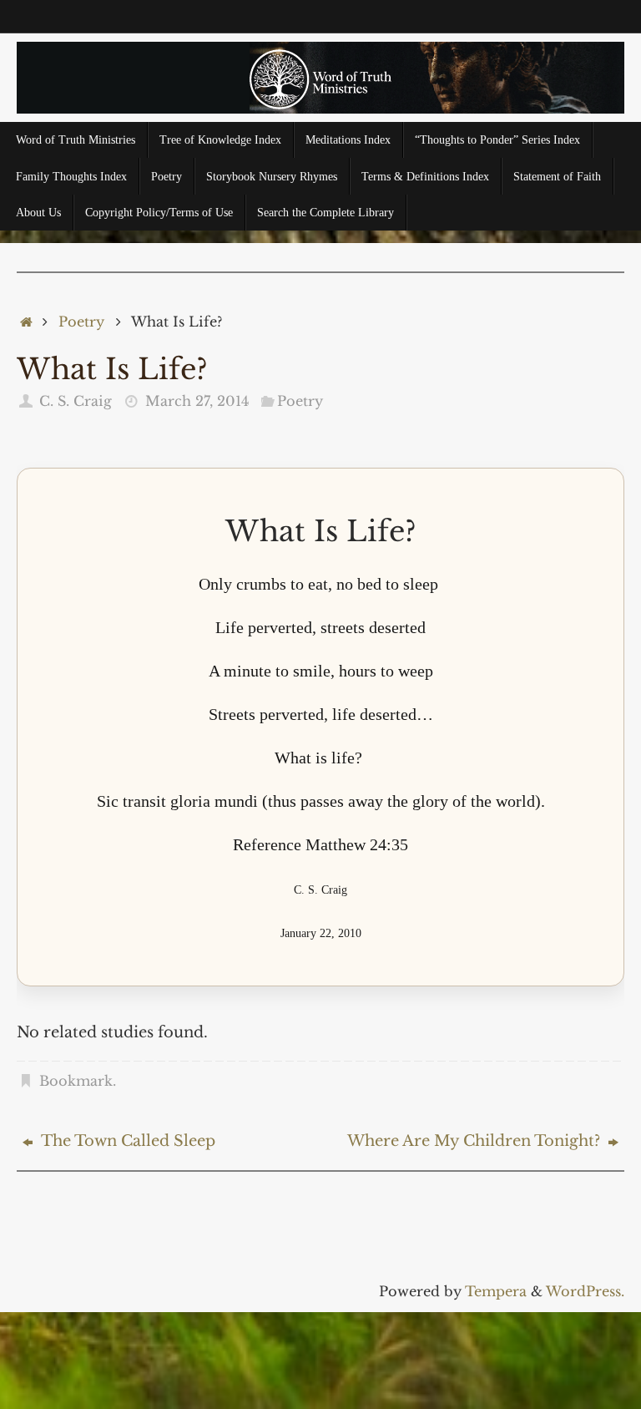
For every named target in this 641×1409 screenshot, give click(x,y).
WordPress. (585, 1291)
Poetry (81, 321)
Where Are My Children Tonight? (475, 1141)
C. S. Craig (75, 401)
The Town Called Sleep (126, 1141)
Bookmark (76, 1080)
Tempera (496, 1291)
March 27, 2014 (197, 401)
